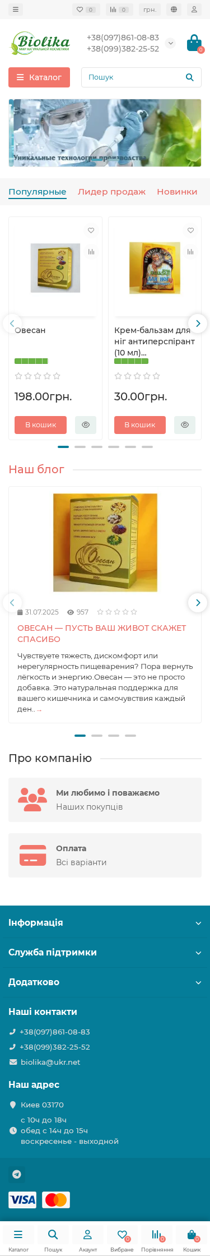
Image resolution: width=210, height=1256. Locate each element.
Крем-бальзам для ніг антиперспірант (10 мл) (154, 341)
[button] (96, 160)
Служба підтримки (52, 952)
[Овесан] (55, 268)
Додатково (33, 982)
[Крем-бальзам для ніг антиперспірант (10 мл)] (155, 268)
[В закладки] (91, 230)
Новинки (177, 191)
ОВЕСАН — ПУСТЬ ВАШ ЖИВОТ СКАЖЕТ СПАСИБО (101, 633)
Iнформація (35, 922)
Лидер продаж (112, 191)
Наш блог (36, 469)
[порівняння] (91, 252)
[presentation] (18, 132)
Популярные (37, 191)
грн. (149, 9)
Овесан (30, 330)
